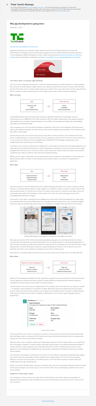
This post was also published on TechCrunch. (24, 47)
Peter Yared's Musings (22, 4)
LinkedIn (60, 11)
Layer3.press (40, 7)
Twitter (68, 11)
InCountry (30, 7)
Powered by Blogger (48, 401)
